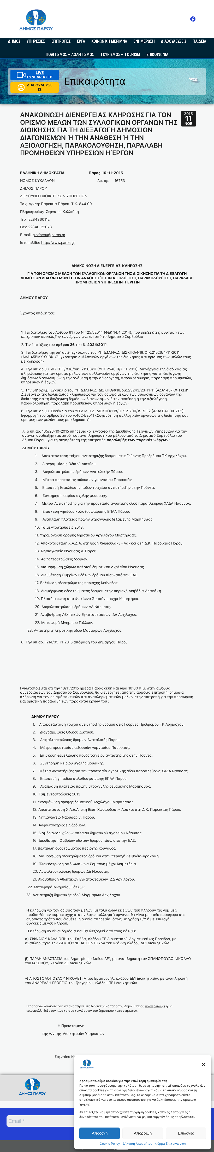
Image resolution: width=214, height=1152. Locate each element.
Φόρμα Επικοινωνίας (170, 1143)
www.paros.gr (155, 1006)
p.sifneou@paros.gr (49, 235)
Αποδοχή (100, 1133)
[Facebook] (193, 19)
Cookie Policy (110, 1143)
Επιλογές (186, 1133)
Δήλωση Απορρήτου (137, 1143)
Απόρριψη (143, 1133)
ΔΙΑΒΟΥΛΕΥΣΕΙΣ (40, 87)
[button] (203, 1064)
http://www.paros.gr (58, 242)
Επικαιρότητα (95, 81)
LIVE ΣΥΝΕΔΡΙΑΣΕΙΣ (40, 75)
